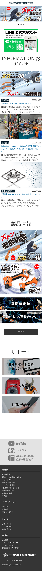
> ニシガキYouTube (14, 560)
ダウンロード (7, 524)
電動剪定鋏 (6, 474)
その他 (4, 496)
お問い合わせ (21, 404)
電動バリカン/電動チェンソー (12, 477)
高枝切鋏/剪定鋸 (8, 490)
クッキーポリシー (8, 545)
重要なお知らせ (7, 512)
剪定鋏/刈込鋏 (7, 493)
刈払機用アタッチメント (10, 488)
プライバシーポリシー (10, 542)
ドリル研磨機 (7, 480)
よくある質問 (21, 385)
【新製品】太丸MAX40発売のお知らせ (16, 103)
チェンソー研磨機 (8, 482)
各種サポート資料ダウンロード (21, 366)
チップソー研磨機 (8, 485)
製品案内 (5, 506)
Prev (3, 14)
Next (39, 14)
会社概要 (5, 540)
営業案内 (5, 509)
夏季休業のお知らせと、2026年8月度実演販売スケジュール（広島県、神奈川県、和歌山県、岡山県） (21, 149)
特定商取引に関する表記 (10, 548)
